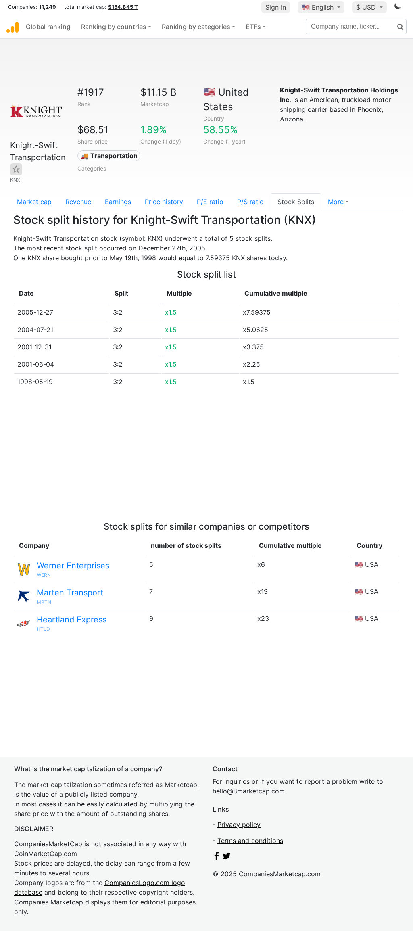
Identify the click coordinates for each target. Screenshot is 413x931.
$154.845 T (123, 7)
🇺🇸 (318, 7)
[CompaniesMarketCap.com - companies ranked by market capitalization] (12, 27)
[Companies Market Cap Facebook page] (217, 858)
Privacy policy (239, 824)
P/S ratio (250, 202)
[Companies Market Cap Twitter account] (227, 858)
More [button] (336, 202)
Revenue (78, 202)
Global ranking (48, 27)
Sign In (275, 7)
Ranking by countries (113, 27)
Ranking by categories (196, 27)
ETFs (253, 27)
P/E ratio (210, 202)
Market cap (34, 202)
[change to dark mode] (397, 7)
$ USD (367, 7)
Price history (164, 202)
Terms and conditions (250, 841)
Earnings (118, 202)
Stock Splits (295, 202)
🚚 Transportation (109, 156)
